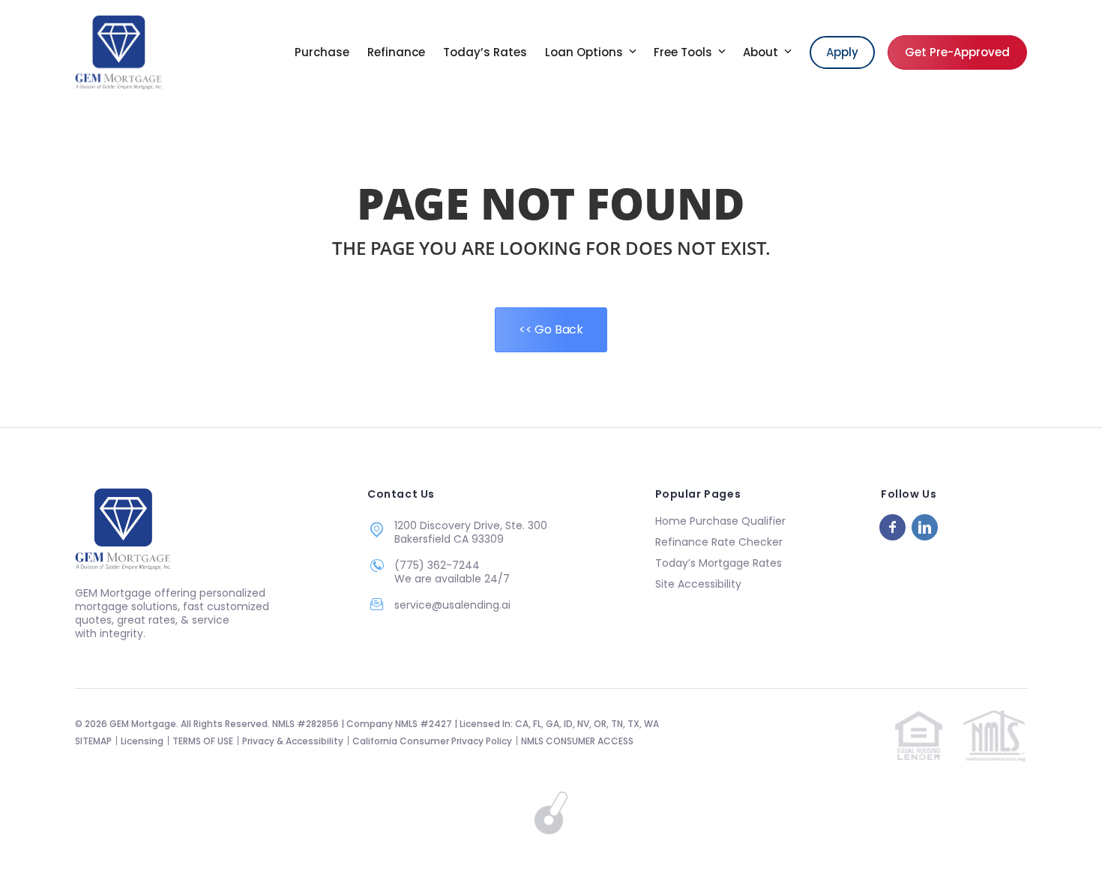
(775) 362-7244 (437, 565)
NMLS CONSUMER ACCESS (577, 741)
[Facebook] (892, 527)
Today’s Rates (485, 52)
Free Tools (684, 52)
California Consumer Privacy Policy (432, 741)
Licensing (142, 741)
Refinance (396, 52)
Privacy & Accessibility (292, 741)
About (762, 52)
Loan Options (585, 52)
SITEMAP (93, 741)
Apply (842, 52)
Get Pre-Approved (957, 52)
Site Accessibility (698, 583)
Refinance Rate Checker (719, 541)
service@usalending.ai (452, 604)
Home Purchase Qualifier (720, 520)
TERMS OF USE (202, 741)
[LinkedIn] (925, 527)
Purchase (322, 52)
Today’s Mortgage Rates (718, 562)
